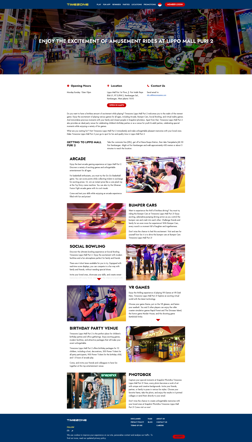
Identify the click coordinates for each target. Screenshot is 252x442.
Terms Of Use (136, 425)
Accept (179, 436)
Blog (150, 422)
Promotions (150, 4)
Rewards (116, 4)
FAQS (150, 419)
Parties (126, 4)
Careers (160, 425)
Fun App (106, 4)
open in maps (116, 105)
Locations (137, 4)
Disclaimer (135, 419)
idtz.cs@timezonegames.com (156, 95)
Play (99, 4)
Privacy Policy (137, 422)
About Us (160, 419)
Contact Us (161, 422)
